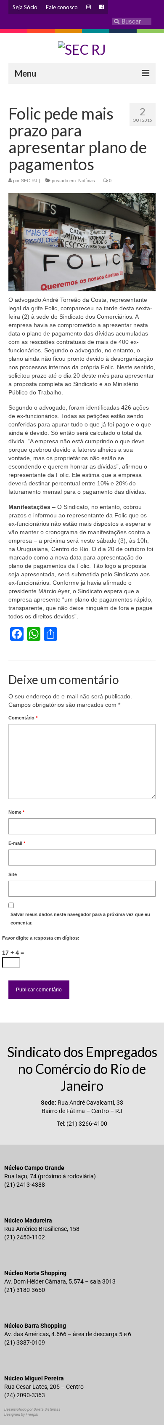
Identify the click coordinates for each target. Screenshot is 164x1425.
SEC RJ (29, 180)
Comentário (22, 717)
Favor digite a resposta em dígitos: (40, 937)
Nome (16, 812)
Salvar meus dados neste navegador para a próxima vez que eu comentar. (80, 918)
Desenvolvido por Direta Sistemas (32, 1409)
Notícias (86, 180)
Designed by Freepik (21, 1414)
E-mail (16, 843)
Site (12, 874)
